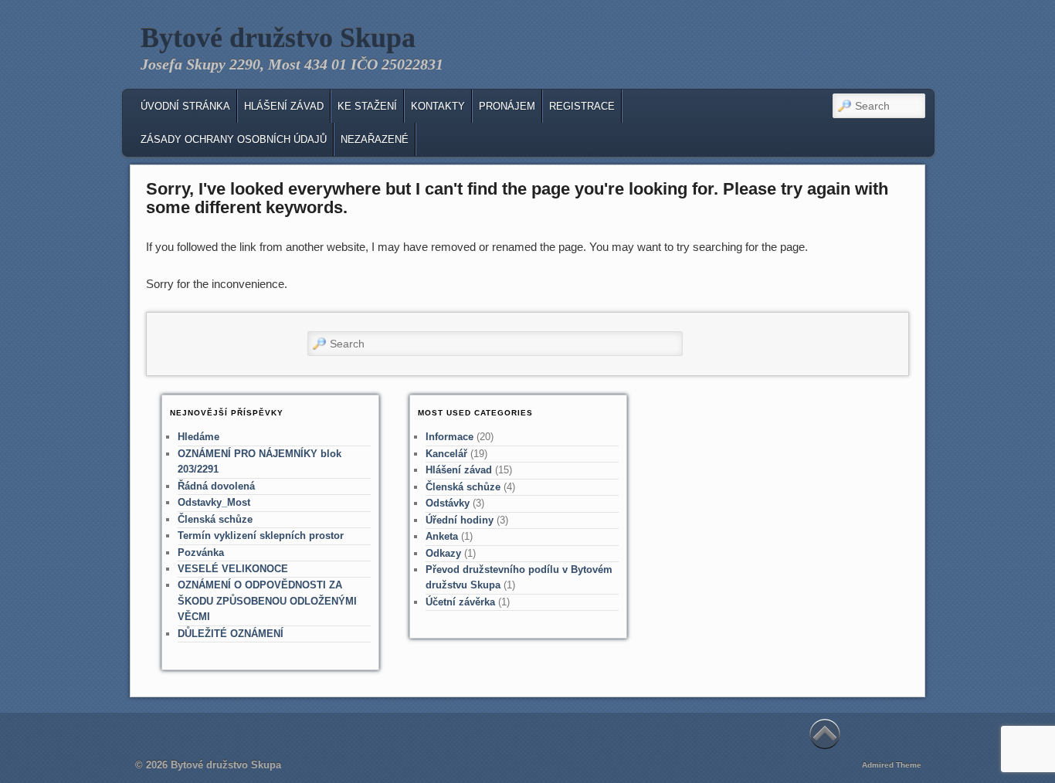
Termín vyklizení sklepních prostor (261, 535)
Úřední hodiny (460, 520)
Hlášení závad (284, 106)
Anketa (442, 536)
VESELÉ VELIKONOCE (233, 569)
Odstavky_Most (214, 502)
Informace (449, 436)
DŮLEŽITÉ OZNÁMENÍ (230, 633)
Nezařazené (375, 139)
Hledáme (198, 436)
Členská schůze (215, 519)
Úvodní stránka (185, 106)
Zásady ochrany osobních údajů (234, 139)
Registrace (582, 106)
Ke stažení (367, 106)
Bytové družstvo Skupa (278, 37)
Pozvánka (201, 552)
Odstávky (448, 503)
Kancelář (446, 453)
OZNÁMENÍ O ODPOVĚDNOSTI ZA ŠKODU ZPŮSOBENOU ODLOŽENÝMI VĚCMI (267, 600)
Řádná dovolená (216, 486)
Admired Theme (891, 765)
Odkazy (443, 553)
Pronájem (507, 106)
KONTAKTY (438, 106)
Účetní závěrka (460, 602)
